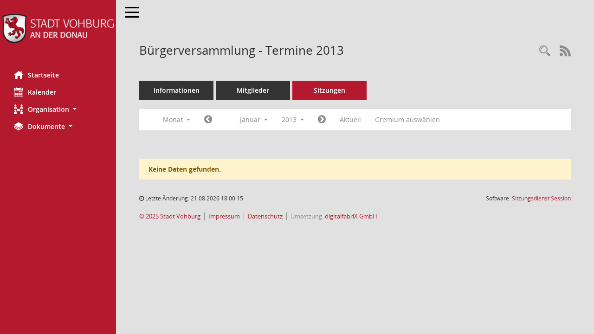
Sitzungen (329, 90)
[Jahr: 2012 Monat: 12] (208, 119)
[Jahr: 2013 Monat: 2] (322, 119)
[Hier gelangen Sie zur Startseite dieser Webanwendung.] (58, 28)
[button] (58, 109)
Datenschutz (265, 216)
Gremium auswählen (407, 119)
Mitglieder (253, 90)
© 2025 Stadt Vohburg (169, 216)
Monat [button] (174, 119)
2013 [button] (290, 119)
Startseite (43, 75)
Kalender (42, 92)
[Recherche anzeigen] (545, 51)
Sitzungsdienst (541, 198)
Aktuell (350, 119)
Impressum (224, 216)
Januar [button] (251, 119)
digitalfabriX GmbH (351, 216)
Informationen (177, 90)
